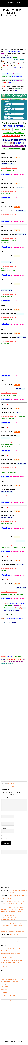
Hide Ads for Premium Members (9, 995)
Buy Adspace (4, 984)
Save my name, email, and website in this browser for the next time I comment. (12, 838)
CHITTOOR (11, 783)
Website (3, 828)
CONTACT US (4, 986)
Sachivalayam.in (14, 2)
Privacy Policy (4, 998)
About (2, 973)
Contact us (4, 989)
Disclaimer (4, 992)
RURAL (12, 786)
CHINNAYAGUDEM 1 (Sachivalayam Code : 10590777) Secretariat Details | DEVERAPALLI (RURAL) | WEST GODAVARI (13, 917)
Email (3, 821)
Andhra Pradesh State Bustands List (10, 957)
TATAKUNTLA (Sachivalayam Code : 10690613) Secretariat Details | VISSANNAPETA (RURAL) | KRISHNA (13, 903)
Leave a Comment (17, 18)
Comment (4, 798)
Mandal (16, 785)
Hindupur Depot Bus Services (19, 939)
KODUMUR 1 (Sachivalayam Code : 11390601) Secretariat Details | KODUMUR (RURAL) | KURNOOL (14, 897)
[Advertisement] (14, 34)
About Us (3, 976)
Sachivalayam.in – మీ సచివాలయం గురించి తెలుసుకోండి (13, 1001)
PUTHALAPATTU (5, 786)
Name (3, 814)
